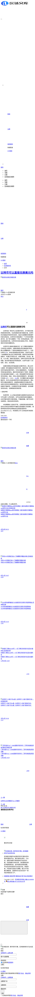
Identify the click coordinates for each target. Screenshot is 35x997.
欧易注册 (3, 886)
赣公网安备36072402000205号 (16, 881)
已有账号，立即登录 (7, 977)
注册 (30, 824)
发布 (2, 167)
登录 (2, 824)
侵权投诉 (18, 876)
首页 (6, 170)
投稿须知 (7, 876)
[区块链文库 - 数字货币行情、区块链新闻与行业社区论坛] (17, 853)
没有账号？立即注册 (7, 953)
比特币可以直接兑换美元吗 (17, 272)
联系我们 (30, 876)
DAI (16, 378)
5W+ (27, 476)
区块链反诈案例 (9, 177)
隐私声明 (28, 973)
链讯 (2, 290)
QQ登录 (9, 151)
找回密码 (10, 962)
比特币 (4, 327)
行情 (6, 174)
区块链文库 (18, 879)
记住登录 (5, 962)
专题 (6, 172)
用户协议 (24, 876)
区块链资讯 (7, 265)
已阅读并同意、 (12, 995)
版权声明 (12, 876)
